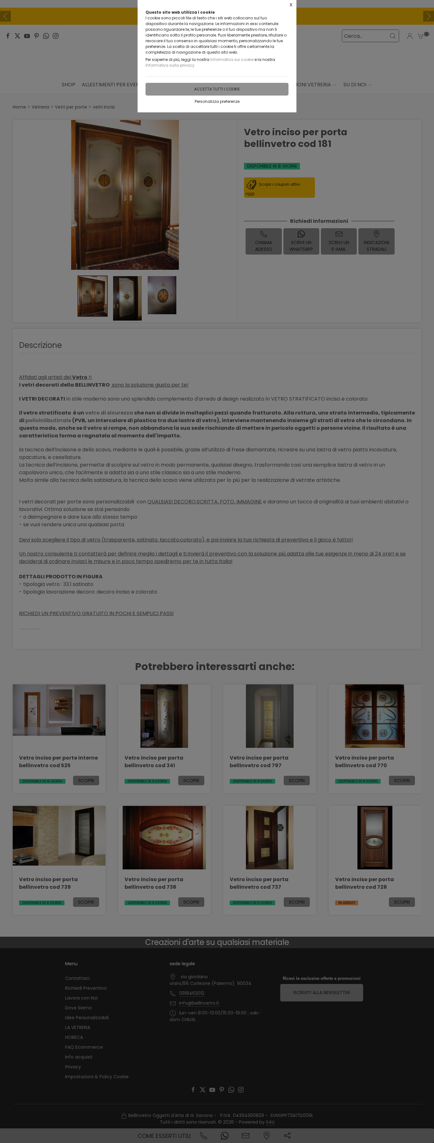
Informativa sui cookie (232, 59)
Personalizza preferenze (217, 101)
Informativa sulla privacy (170, 65)
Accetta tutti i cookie (217, 89)
